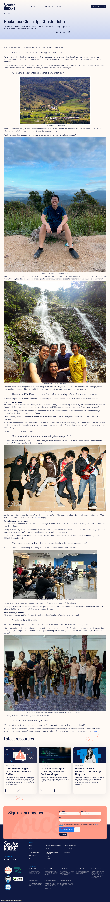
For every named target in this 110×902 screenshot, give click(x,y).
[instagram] (10, 859)
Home (30, 845)
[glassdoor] (16, 859)
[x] (13, 859)
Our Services (35, 6)
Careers (58, 6)
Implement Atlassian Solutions (52, 857)
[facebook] (8, 859)
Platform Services (34, 852)
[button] (37, 6)
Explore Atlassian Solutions (53, 845)
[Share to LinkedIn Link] (69, 32)
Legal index (67, 852)
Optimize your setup (51, 849)
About (37, 517)
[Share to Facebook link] (64, 32)
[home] (9, 6)
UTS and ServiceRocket (70, 845)
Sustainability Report (69, 849)
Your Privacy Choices (16, 900)
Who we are (32, 859)
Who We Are (49, 6)
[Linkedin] (5, 859)
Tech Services (32, 855)
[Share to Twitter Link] (66, 32)
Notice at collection (5, 900)
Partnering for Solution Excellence (52, 852)
